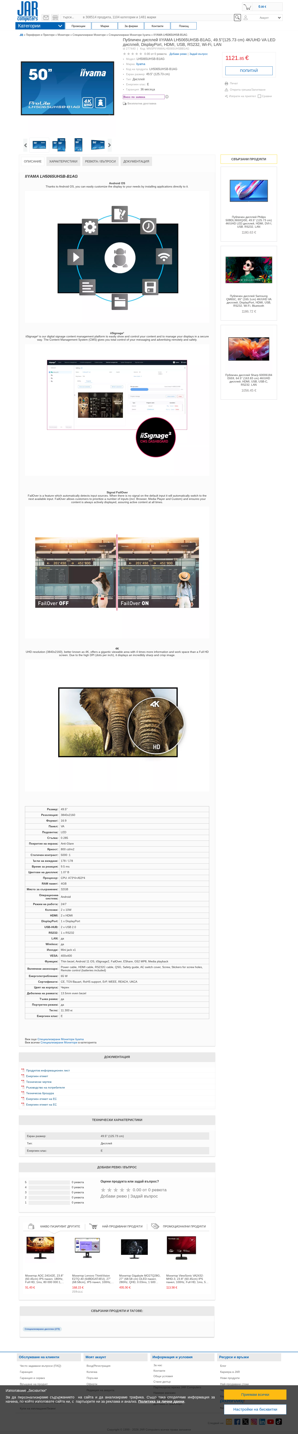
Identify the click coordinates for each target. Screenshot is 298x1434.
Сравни (267, 96)
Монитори (64, 34)
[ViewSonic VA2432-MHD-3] (181, 1262)
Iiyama (140, 64)
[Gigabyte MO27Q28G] (134, 1262)
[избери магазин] (55, 17)
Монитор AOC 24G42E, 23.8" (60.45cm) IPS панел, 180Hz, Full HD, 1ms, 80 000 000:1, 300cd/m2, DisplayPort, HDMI (44, 1279)
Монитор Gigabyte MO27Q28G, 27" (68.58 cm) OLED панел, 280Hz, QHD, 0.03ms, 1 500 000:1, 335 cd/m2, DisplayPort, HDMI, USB (140, 1279)
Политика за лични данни (161, 1401)
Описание (33, 161)
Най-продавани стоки (234, 1384)
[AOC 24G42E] (40, 1262)
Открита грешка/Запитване (248, 89)
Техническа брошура (40, 1093)
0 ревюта (160, 53)
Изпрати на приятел (242, 96)
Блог (223, 1365)
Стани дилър (162, 1381)
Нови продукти (230, 1378)
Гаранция (26, 1371)
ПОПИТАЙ (249, 71)
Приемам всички (255, 1395)
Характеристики (63, 161)
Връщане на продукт (34, 1384)
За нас (157, 1365)
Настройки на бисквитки (255, 1409)
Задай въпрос (198, 53)
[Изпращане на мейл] (45, 17)
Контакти (159, 1370)
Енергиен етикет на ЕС (41, 1098)
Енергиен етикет (37, 1076)
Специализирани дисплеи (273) (42, 1329)
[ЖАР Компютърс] (27, 11)
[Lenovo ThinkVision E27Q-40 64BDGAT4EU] (87, 1262)
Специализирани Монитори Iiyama (129, 34)
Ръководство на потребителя (45, 1087)
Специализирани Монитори (89, 34)
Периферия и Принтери (40, 34)
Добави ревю (178, 53)
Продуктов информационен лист (48, 1070)
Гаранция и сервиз (32, 1378)
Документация (136, 161)
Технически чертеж (38, 1081)
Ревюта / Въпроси (100, 161)
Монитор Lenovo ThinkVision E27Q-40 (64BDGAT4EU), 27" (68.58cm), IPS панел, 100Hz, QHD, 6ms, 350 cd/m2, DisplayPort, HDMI (91, 1279)
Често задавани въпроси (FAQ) (40, 1365)
